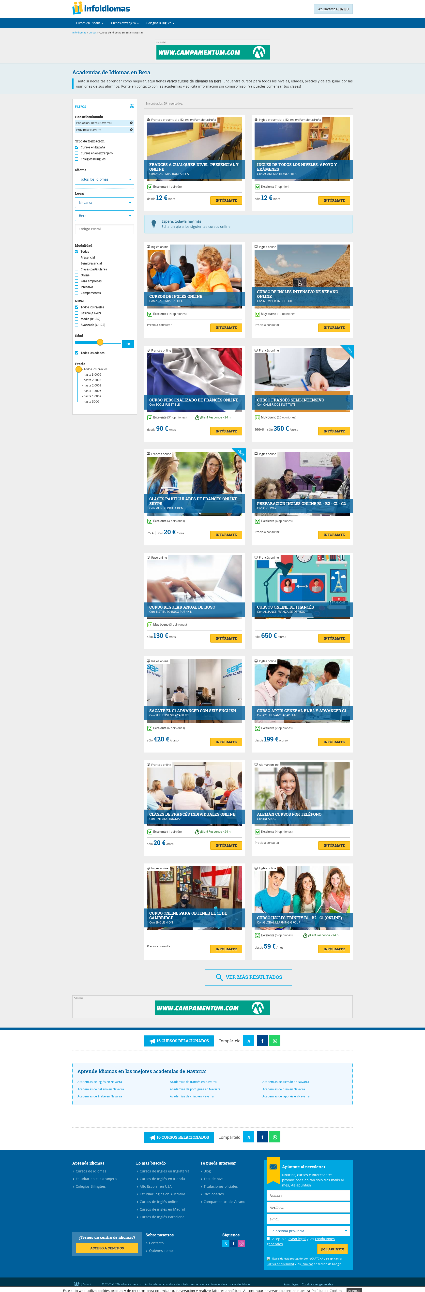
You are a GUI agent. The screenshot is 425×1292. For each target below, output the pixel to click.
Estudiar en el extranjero (96, 1178)
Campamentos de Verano (224, 1201)
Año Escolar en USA (155, 1186)
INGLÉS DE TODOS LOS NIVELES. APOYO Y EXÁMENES (297, 167)
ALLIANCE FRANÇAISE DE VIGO (284, 612)
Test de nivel (214, 1178)
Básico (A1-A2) (91, 313)
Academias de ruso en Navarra (283, 1089)
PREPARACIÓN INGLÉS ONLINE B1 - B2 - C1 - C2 (301, 503)
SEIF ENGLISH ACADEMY (172, 715)
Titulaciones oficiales (220, 1186)
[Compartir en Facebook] (262, 1040)
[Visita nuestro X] (225, 1243)
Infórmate (226, 200)
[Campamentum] (214, 58)
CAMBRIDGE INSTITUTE (279, 404)
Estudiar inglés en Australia (162, 1194)
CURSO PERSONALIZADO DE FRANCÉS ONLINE (193, 400)
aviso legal (297, 1238)
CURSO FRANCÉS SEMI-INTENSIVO (290, 400)
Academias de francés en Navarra (193, 1082)
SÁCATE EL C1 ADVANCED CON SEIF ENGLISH (192, 710)
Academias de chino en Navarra (192, 1096)
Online (85, 275)
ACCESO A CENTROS (107, 1248)
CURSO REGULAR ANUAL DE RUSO (182, 607)
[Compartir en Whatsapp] (274, 1040)
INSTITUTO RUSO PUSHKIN (173, 612)
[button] (89, 23)
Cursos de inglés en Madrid (162, 1209)
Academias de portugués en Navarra (195, 1089)
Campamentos (91, 293)
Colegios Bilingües (90, 1186)
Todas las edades (93, 353)
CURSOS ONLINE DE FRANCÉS (285, 607)
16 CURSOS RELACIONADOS (182, 1041)
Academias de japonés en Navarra (286, 1096)
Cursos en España (93, 147)
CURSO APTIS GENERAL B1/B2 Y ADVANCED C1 (301, 710)
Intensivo (87, 287)
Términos (307, 1264)
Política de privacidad (280, 1264)
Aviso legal (291, 1284)
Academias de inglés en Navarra (99, 1082)
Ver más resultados (253, 977)
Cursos (93, 32)
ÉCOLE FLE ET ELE (167, 404)
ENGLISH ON (164, 922)
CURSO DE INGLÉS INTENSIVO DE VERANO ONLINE (297, 294)
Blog (207, 1171)
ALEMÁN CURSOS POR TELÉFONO (289, 814)
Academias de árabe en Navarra (99, 1096)
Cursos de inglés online (158, 1201)
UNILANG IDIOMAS (168, 819)
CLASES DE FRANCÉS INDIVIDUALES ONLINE (192, 814)
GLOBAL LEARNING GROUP (281, 922)
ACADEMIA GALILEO (169, 301)
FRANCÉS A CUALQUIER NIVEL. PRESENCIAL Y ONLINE (194, 167)
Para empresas (91, 281)
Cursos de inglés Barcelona (161, 1217)
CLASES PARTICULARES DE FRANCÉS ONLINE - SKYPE (194, 501)
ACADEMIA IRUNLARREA (172, 174)
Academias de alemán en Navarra (285, 1082)
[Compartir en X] (248, 1040)
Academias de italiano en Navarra (100, 1089)
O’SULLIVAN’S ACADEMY (280, 715)
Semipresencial (91, 263)
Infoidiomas (79, 32)
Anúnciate (333, 9)
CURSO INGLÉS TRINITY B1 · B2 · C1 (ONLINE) (299, 918)
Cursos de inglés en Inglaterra (164, 1171)
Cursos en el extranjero (97, 153)
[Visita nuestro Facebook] (233, 1243)
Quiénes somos (161, 1250)
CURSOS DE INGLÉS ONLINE (175, 296)
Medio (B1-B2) (90, 319)
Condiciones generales (317, 1284)
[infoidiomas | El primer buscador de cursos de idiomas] (101, 8)
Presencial (88, 257)
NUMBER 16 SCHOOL (277, 301)
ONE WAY (269, 508)
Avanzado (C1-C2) (93, 325)
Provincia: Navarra (89, 130)
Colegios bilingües (93, 159)
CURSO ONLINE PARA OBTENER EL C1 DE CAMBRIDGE (188, 915)
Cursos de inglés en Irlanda (162, 1178)
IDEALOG (269, 819)
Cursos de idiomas (90, 1171)
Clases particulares (94, 269)
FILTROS (80, 106)
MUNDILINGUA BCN (169, 508)
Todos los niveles (92, 307)
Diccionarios (213, 1194)
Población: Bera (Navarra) (94, 123)
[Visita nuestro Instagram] (241, 1243)
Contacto (156, 1243)
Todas (85, 251)
